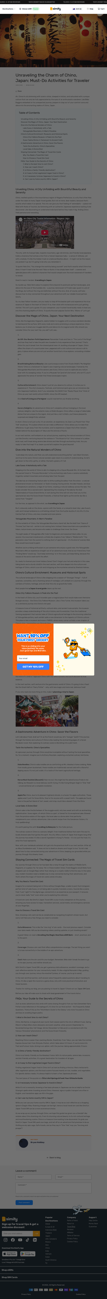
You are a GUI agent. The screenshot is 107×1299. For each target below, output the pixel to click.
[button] (9, 9)
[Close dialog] (89, 630)
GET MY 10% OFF (33, 666)
